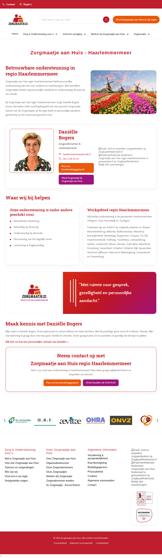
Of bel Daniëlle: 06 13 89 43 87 (101, 383)
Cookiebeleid (102, 543)
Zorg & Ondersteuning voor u (38, 34)
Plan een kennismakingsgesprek (73, 168)
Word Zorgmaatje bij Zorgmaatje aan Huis (72, 179)
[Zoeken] (106, 19)
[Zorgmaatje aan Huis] (18, 19)
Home (15, 33)
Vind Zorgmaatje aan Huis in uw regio (136, 19)
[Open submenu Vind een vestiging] (84, 34)
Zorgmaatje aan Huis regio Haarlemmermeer (122, 158)
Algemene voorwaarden (81, 543)
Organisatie (140, 34)
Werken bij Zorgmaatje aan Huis (108, 34)
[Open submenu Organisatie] (148, 34)
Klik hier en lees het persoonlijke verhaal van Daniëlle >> (37, 341)
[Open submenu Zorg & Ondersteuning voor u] (56, 34)
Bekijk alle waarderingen (111, 164)
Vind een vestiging (72, 34)
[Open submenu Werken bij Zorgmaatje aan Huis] (127, 34)
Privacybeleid (60, 543)
